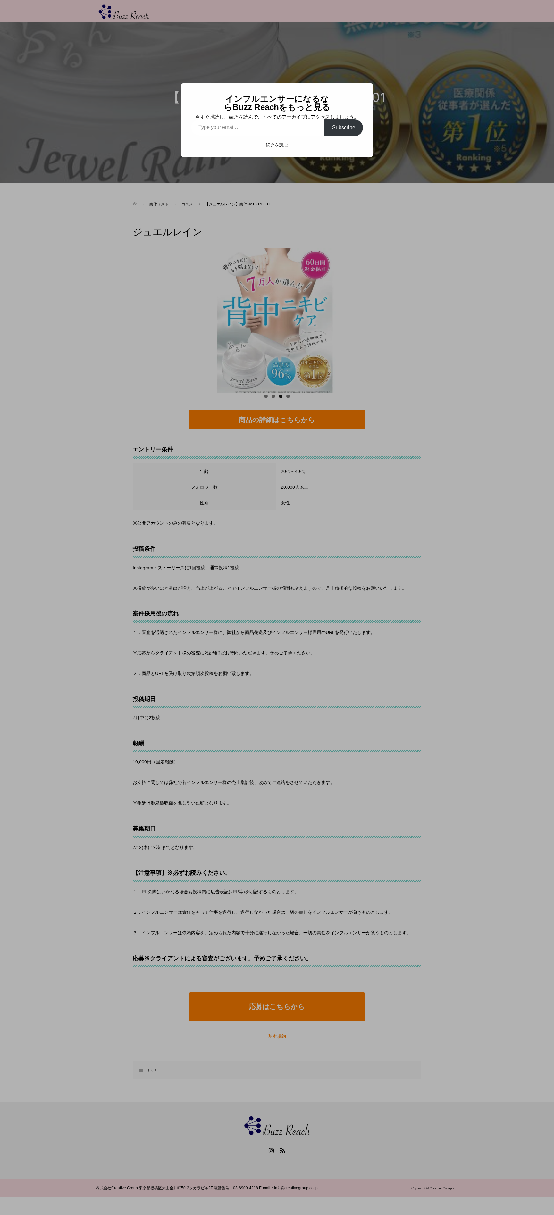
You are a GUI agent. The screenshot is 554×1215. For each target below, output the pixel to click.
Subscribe (343, 127)
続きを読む (277, 144)
